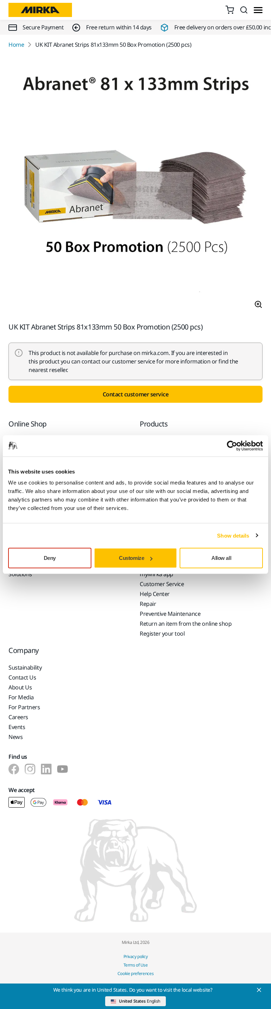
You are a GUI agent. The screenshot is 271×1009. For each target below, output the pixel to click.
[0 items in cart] (229, 10)
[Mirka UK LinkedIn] (46, 769)
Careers (18, 717)
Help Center (155, 594)
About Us (20, 687)
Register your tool (162, 633)
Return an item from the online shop (185, 623)
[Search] (244, 10)
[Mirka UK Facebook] (13, 769)
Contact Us (22, 677)
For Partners (24, 707)
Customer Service (162, 584)
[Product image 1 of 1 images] (135, 185)
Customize (131, 558)
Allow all (221, 558)
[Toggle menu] (258, 10)
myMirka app (156, 574)
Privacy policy (135, 956)
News (15, 737)
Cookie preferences (136, 973)
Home (16, 44)
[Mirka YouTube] (62, 769)
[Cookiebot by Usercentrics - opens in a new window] (232, 445)
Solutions (20, 574)
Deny (50, 558)
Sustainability (25, 667)
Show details (233, 535)
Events (16, 727)
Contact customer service (135, 394)
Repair (148, 604)
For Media (21, 697)
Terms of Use (135, 965)
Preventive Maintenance (170, 614)
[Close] (259, 989)
